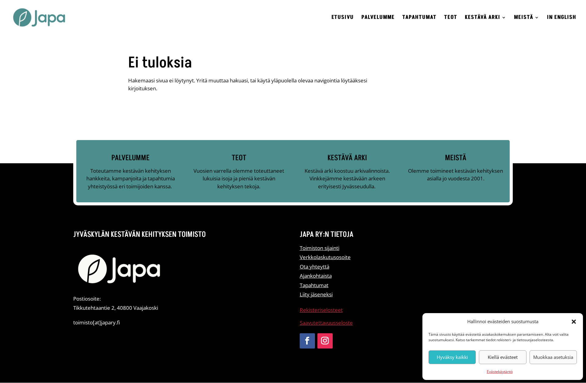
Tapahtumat (419, 18)
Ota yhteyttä (314, 266)
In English (561, 18)
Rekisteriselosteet (321, 309)
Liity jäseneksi (316, 294)
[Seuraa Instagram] (325, 341)
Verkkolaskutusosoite (325, 257)
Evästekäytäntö (500, 371)
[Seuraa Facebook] (307, 341)
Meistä (523, 18)
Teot (450, 18)
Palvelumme (378, 18)
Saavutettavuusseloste (326, 322)
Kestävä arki (482, 18)
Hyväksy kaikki (452, 357)
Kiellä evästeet (503, 357)
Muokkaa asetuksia (553, 357)
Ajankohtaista (316, 275)
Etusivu (342, 18)
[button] (574, 322)
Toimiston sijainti (319, 247)
